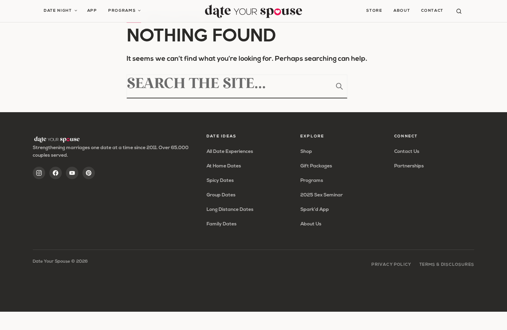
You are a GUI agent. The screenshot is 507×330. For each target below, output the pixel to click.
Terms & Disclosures (446, 265)
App (92, 11)
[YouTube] (72, 173)
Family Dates (222, 224)
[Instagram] (39, 173)
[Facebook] (55, 173)
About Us (310, 224)
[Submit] (339, 86)
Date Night (58, 11)
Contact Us (406, 151)
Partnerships (409, 166)
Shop (306, 151)
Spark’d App (314, 209)
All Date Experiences (230, 151)
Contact (432, 11)
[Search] (459, 11)
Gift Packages (316, 166)
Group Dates (221, 195)
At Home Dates (224, 166)
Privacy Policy (391, 265)
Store (374, 11)
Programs (122, 11)
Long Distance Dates (230, 209)
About (402, 11)
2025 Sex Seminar (321, 195)
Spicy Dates (220, 180)
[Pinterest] (88, 173)
